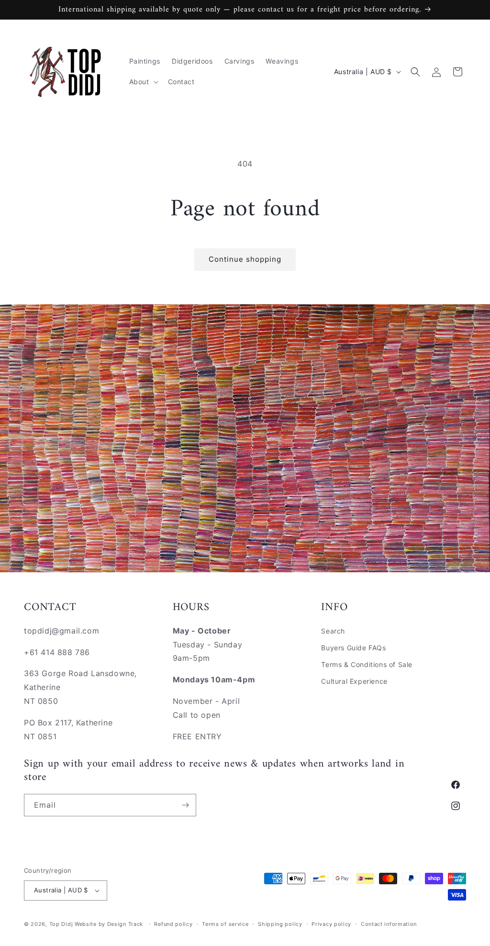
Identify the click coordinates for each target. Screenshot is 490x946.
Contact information (389, 924)
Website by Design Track (110, 924)
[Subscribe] (185, 805)
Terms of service (225, 924)
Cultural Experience (354, 681)
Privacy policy (331, 924)
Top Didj (61, 924)
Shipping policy (280, 924)
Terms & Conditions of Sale (366, 664)
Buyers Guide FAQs (353, 648)
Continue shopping (245, 259)
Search (333, 631)
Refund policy (173, 924)
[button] (142, 82)
